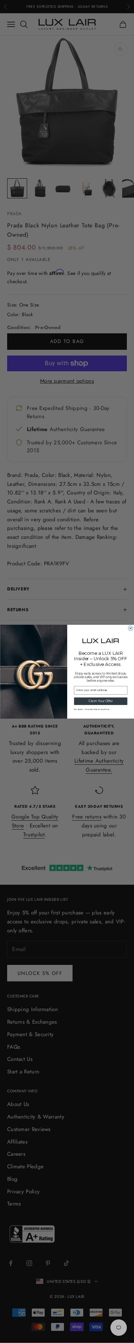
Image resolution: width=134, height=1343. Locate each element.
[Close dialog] (130, 628)
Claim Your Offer (101, 701)
